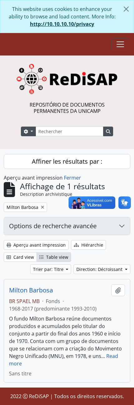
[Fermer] (126, 9)
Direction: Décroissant (100, 269)
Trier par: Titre (49, 269)
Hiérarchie (91, 245)
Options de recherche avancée (53, 226)
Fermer (72, 177)
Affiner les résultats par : (67, 161)
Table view (56, 257)
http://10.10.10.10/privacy (62, 24)
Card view (23, 257)
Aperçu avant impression (39, 245)
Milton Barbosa (31, 290)
